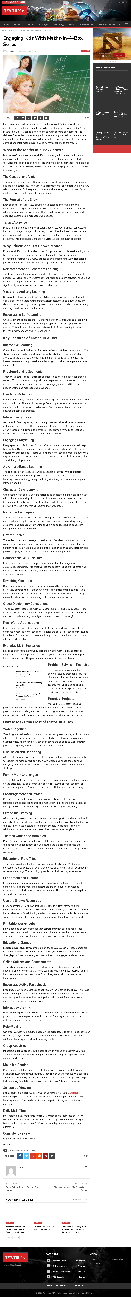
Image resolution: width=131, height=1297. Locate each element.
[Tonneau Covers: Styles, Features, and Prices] (103, 102)
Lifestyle (43, 24)
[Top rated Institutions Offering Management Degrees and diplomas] (8, 674)
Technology (58, 24)
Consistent (74, 1093)
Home (6, 24)
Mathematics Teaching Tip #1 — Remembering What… (29, 695)
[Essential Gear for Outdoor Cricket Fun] (121, 125)
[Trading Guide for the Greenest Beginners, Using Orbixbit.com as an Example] (121, 102)
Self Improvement (107, 24)
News (72, 24)
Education (85, 51)
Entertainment (87, 24)
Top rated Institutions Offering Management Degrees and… (28, 672)
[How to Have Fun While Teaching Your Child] (8, 686)
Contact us (96, 1264)
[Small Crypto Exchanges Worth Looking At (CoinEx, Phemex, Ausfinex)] (121, 79)
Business (18, 24)
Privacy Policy (117, 1260)
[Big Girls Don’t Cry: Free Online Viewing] (103, 79)
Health (31, 24)
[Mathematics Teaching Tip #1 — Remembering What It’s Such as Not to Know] (8, 697)
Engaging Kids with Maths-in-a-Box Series (22, 1150)
